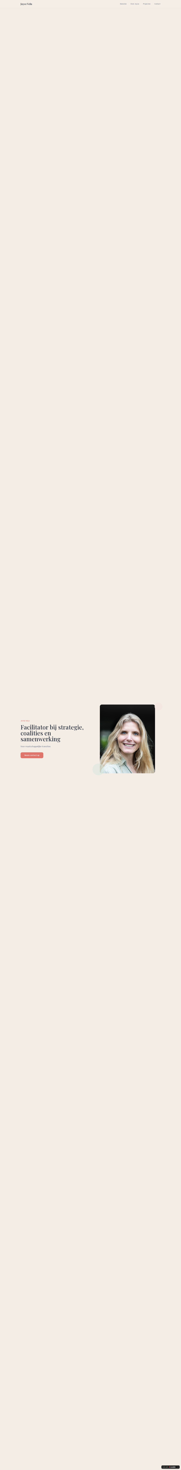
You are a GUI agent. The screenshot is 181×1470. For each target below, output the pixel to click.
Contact (157, 4)
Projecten (146, 4)
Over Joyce (135, 4)
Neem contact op (32, 755)
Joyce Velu (26, 4)
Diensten (123, 4)
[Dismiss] (178, 1467)
